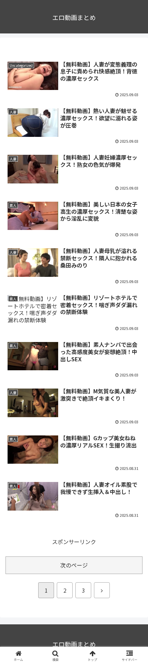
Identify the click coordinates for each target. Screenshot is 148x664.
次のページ (74, 565)
